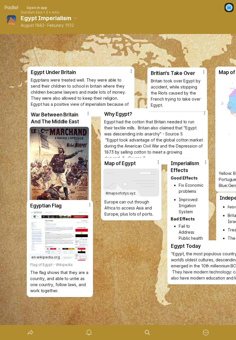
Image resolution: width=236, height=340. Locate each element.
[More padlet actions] (206, 332)
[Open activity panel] (89, 332)
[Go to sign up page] (229, 7)
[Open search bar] (147, 332)
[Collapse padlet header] (75, 18)
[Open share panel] (30, 332)
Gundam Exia (31, 12)
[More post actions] (86, 207)
